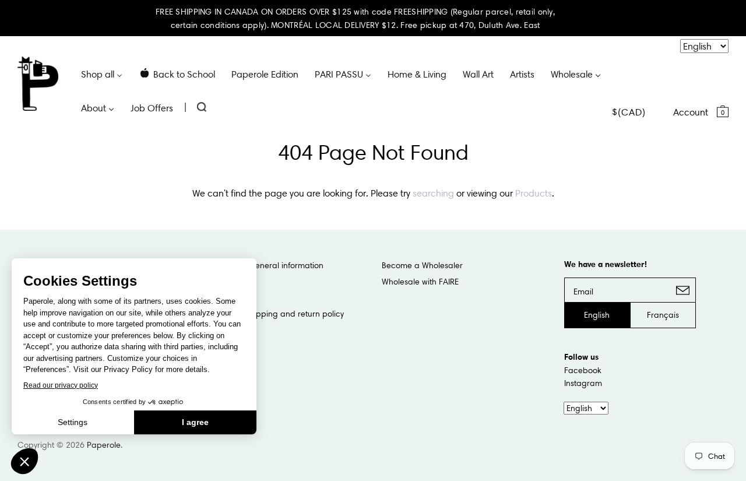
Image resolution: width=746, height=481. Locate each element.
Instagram (583, 383)
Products (533, 193)
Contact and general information (261, 265)
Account (690, 112)
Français (663, 315)
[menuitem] (102, 73)
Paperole (104, 445)
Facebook (582, 370)
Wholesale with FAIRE (420, 281)
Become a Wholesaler (422, 265)
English (597, 315)
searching (433, 193)
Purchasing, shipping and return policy (272, 313)
